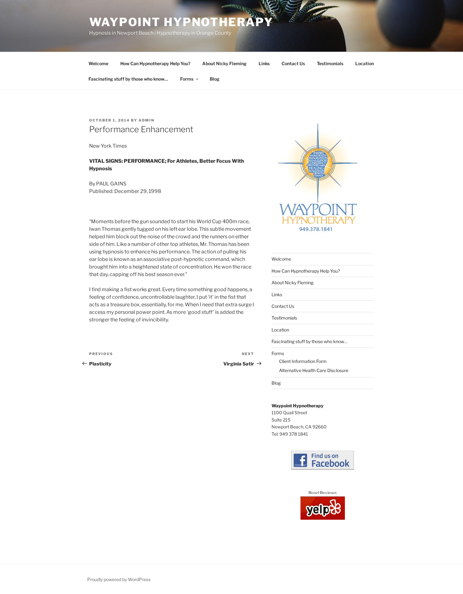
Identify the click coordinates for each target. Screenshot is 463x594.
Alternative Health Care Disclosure (313, 370)
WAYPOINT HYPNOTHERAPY (181, 22)
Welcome (98, 63)
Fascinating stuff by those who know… (128, 79)
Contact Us (293, 63)
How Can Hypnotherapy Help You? (155, 63)
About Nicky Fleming (224, 63)
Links (264, 63)
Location (364, 63)
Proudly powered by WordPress (119, 579)
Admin (146, 120)
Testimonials (330, 63)
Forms (186, 79)
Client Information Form (303, 361)
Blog (215, 79)
